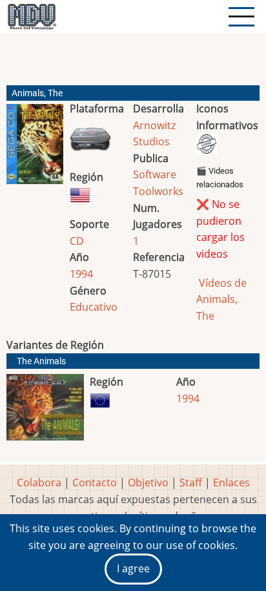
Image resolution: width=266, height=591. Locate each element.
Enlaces (231, 482)
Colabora (39, 482)
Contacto (94, 482)
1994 (81, 274)
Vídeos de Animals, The (221, 299)
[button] (34, 149)
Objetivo (148, 482)
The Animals (41, 361)
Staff (190, 482)
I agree (133, 568)
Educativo (94, 307)
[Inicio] (31, 17)
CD (77, 241)
